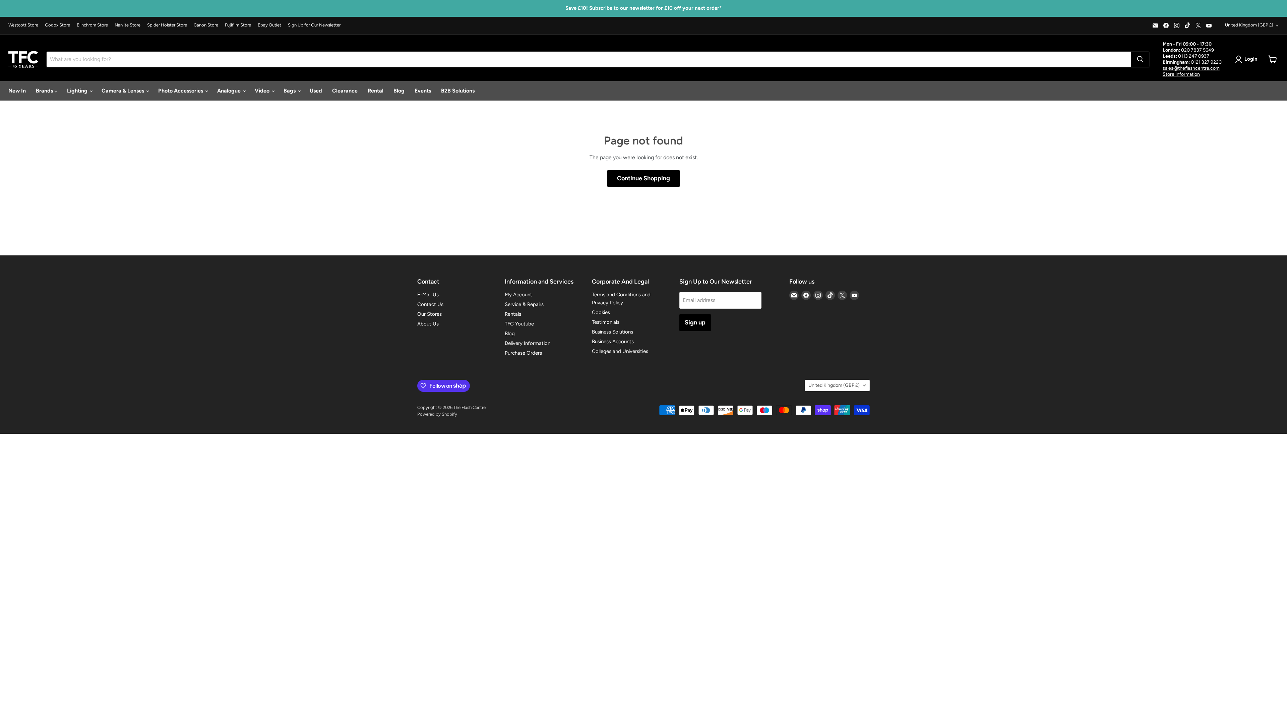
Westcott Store (23, 25)
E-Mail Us (428, 295)
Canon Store (206, 25)
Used (316, 90)
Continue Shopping (643, 178)
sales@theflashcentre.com (1191, 68)
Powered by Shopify (437, 414)
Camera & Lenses (123, 90)
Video (263, 90)
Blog (399, 90)
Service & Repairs (524, 304)
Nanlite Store (127, 25)
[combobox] (589, 59)
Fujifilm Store (238, 25)
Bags (290, 90)
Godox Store (57, 25)
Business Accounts (613, 342)
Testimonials (605, 322)
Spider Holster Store (167, 25)
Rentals (513, 314)
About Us (428, 324)
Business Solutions (612, 332)
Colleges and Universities (620, 351)
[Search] (1140, 59)
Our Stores (429, 314)
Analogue (229, 90)
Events (423, 90)
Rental (375, 90)
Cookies (601, 312)
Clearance (345, 90)
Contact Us (430, 304)
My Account (518, 295)
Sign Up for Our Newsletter (314, 25)
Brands (45, 90)
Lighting (78, 90)
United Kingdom (1249, 24)
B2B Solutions (458, 90)
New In (17, 90)
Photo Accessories (181, 90)
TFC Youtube (519, 324)
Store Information (1181, 74)
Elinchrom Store (92, 25)
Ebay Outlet (269, 25)
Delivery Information (527, 343)
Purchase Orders (523, 353)
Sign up (695, 322)
